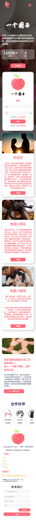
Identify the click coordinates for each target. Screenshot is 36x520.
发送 (17, 514)
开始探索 (18, 66)
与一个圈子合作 (14, 391)
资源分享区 (6, 464)
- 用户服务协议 (16, 450)
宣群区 (4, 460)
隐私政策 (9, 450)
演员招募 (5, 467)
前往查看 (8, 422)
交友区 (4, 457)
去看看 (18, 193)
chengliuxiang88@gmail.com (16, 475)
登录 (18, 121)
